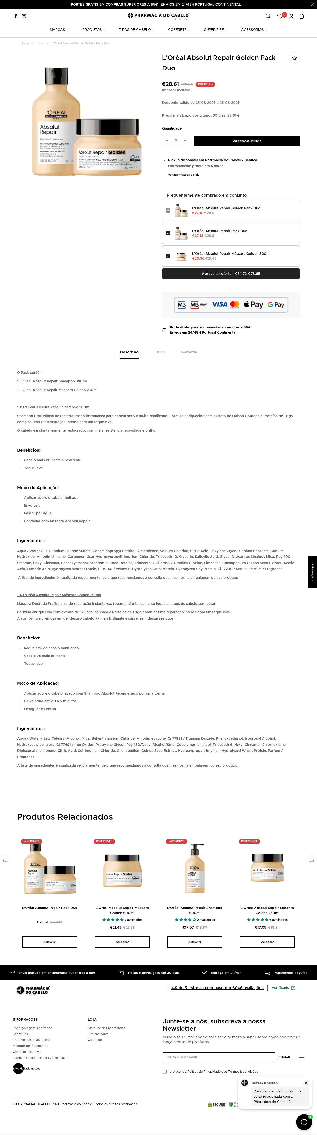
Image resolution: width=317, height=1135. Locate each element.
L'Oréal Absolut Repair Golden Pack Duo (226, 208)
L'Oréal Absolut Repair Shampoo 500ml (194, 910)
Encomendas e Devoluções (32, 1039)
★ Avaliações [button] (312, 572)
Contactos (95, 1039)
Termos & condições (243, 1071)
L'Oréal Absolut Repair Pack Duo (219, 231)
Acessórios (252, 30)
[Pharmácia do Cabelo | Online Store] (158, 16)
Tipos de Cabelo (135, 30)
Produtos (92, 30)
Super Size (214, 30)
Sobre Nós (20, 1034)
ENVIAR (284, 1057)
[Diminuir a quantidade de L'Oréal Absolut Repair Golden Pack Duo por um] (167, 140)
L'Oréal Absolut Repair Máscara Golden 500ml (231, 254)
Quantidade (172, 128)
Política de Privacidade (204, 1071)
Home (25, 43)
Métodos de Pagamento (30, 1045)
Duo (40, 43)
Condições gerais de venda (32, 1028)
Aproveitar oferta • (231, 274)
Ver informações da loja (183, 174)
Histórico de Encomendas (106, 1028)
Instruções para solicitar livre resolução (41, 1057)
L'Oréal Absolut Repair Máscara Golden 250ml (267, 910)
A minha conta (98, 1034)
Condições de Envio (27, 1051)
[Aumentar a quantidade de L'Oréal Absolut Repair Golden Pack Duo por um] (185, 140)
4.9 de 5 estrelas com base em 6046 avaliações (217, 988)
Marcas (57, 30)
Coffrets (177, 30)
